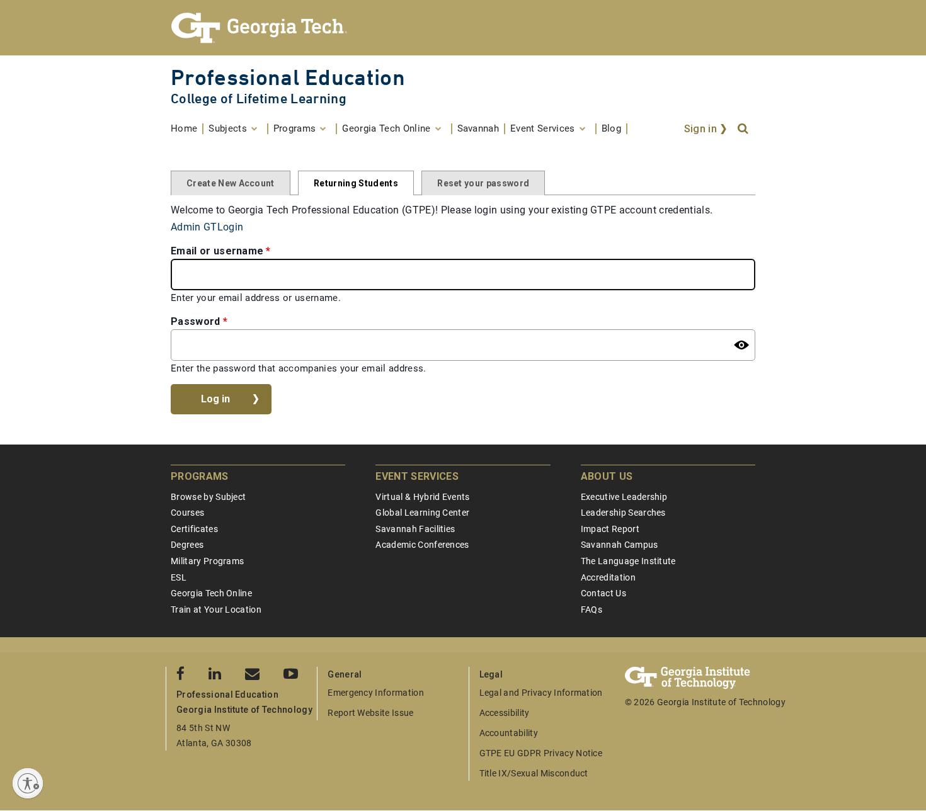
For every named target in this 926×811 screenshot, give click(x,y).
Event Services (416, 476)
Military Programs (207, 561)
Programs (200, 476)
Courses (187, 513)
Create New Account (230, 183)
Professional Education (288, 77)
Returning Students (356, 183)
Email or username (217, 251)
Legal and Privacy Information (541, 693)
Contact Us (603, 593)
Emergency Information (376, 693)
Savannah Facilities (415, 529)
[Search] (744, 129)
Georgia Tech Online (211, 593)
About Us (607, 476)
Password (195, 321)
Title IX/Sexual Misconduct (533, 773)
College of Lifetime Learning (258, 98)
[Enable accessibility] (28, 783)
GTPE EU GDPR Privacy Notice (541, 753)
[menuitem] (187, 128)
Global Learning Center (422, 513)
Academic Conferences (422, 545)
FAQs (591, 609)
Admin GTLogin (207, 227)
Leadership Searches (623, 513)
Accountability (508, 733)
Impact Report (610, 529)
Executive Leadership (624, 497)
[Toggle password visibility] (741, 345)
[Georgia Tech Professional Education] (463, 27)
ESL (178, 577)
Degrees (187, 545)
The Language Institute (628, 561)
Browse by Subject (208, 497)
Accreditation (608, 577)
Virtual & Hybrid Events (422, 497)
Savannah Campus (619, 545)
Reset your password (483, 183)
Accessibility (504, 713)
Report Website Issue (370, 713)
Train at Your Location (216, 609)
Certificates (194, 529)
